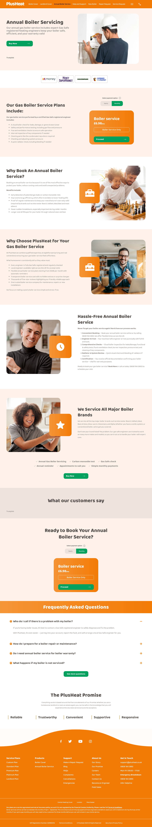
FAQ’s (65, 770)
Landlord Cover (46, 4)
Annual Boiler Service (62, 4)
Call (140, 4)
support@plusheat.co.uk (131, 762)
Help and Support (79, 4)
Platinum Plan (12, 774)
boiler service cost (28, 276)
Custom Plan (11, 762)
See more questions (76, 674)
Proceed (100, 139)
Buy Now (13, 43)
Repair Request (105, 4)
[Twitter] (70, 742)
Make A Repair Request (73, 762)
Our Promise (97, 766)
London (79, 802)
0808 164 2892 (126, 766)
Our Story (96, 762)
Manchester (90, 802)
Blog (65, 766)
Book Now (112, 366)
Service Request (119, 4)
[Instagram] (90, 742)
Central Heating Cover (65, 802)
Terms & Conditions (115, 807)
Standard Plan (12, 766)
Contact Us (97, 779)
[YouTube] (80, 742)
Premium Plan (12, 770)
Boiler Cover (33, 4)
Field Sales (96, 787)
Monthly (117, 103)
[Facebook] (61, 742)
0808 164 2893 (126, 779)
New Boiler (92, 4)
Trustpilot (10, 57)
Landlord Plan (12, 779)
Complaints (68, 774)
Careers (95, 770)
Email (132, 4)
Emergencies (69, 783)
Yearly (106, 103)
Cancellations (69, 779)
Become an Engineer (101, 783)
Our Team (96, 774)
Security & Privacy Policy (114, 823)
